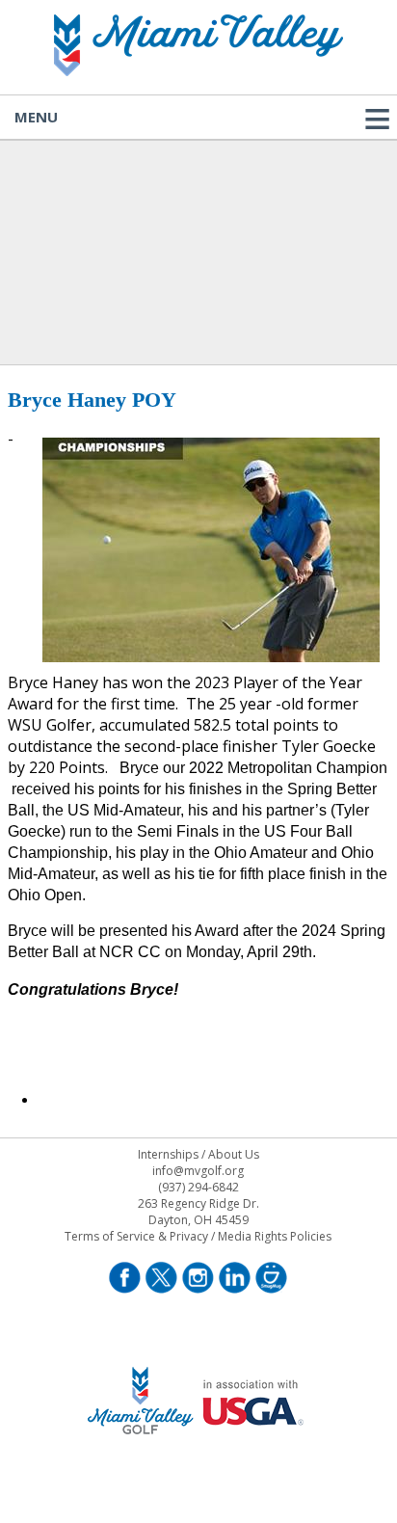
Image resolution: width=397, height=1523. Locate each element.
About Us (233, 1154)
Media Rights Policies (274, 1236)
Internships (168, 1154)
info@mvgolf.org (198, 1170)
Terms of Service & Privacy (136, 1236)
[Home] (198, 70)
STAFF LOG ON (198, 1459)
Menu (36, 116)
